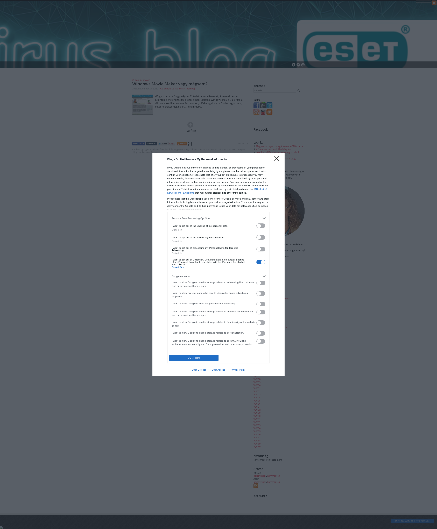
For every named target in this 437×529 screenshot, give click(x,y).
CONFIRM (194, 358)
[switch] (260, 225)
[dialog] (218, 264)
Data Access (218, 369)
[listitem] (218, 218)
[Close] (277, 159)
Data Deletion (199, 369)
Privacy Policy (237, 369)
